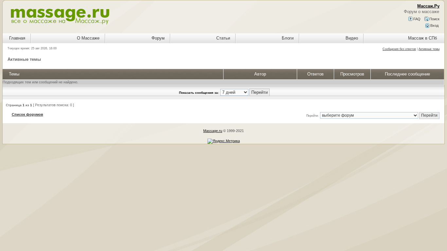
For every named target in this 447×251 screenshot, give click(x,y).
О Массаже (88, 38)
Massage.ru (212, 131)
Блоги (288, 38)
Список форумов (27, 114)
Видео (352, 38)
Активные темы (429, 49)
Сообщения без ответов (399, 49)
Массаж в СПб (422, 38)
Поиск (433, 19)
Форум (158, 38)
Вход (433, 25)
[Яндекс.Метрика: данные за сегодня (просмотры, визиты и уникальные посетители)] (223, 141)
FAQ (416, 19)
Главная (17, 38)
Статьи (223, 38)
